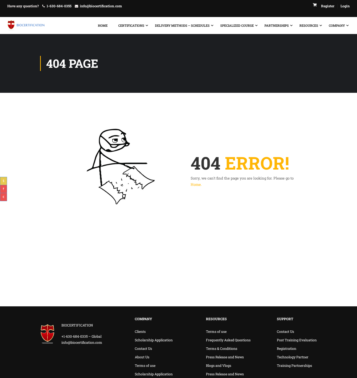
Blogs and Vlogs (218, 365)
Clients (140, 331)
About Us (142, 357)
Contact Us (143, 348)
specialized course (237, 25)
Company (337, 25)
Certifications (131, 25)
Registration (286, 348)
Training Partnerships (294, 365)
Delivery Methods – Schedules (182, 25)
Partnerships (276, 25)
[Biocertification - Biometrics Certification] (26, 25)
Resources (308, 25)
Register (327, 6)
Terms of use (145, 365)
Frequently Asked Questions (228, 340)
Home (103, 25)
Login (345, 6)
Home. (196, 184)
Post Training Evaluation (297, 340)
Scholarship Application (154, 340)
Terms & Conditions (221, 348)
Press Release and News (225, 357)
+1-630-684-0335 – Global (81, 336)
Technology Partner (292, 357)
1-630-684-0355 (59, 6)
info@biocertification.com (101, 6)
